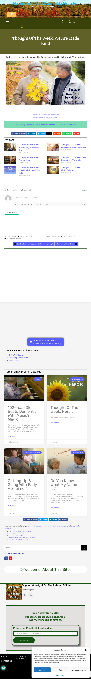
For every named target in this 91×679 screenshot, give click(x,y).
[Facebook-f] (6, 558)
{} (43, 204)
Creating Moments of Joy (18, 539)
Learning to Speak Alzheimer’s (20, 531)
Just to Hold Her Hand (65, 244)
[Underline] (22, 204)
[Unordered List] (31, 204)
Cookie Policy (59, 675)
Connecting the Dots (16, 533)
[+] (47, 204)
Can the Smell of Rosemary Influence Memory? (35, 244)
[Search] (84, 547)
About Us (5, 656)
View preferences (79, 670)
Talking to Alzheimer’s (17, 535)
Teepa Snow (13, 360)
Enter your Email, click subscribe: (32, 628)
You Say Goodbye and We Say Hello (22, 537)
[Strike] (25, 204)
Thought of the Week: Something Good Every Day (30, 147)
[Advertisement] (45, 273)
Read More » (12, 436)
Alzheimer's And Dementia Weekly (44, 3)
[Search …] (22, 27)
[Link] (40, 204)
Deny (61, 670)
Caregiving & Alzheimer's (18, 358)
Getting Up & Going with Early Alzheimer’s (22, 484)
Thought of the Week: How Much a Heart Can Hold (29, 170)
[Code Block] (37, 204)
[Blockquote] (34, 204)
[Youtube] (11, 558)
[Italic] (19, 204)
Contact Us (6, 661)
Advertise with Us (21, 657)
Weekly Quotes (15, 238)
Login (83, 190)
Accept (42, 670)
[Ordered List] (28, 204)
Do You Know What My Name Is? (63, 484)
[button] (86, 650)
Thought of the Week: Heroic (64, 409)
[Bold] (15, 204)
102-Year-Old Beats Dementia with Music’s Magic (22, 413)
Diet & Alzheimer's (16, 355)
